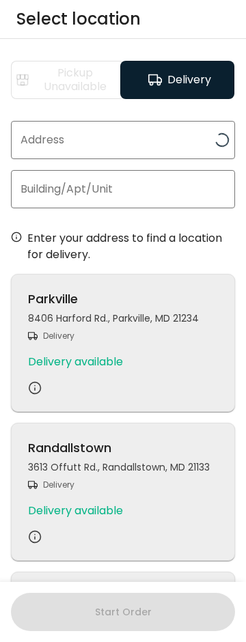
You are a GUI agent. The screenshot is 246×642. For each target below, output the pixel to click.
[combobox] (123, 140)
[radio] (68, 80)
